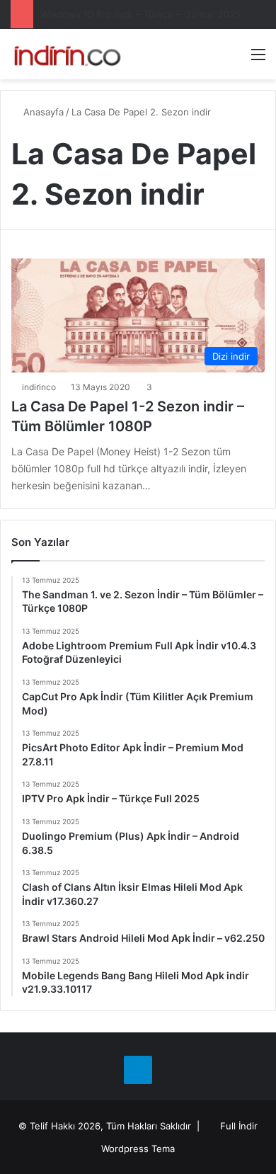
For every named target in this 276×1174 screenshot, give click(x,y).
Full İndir (239, 1126)
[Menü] (258, 59)
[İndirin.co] (67, 54)
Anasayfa (42, 112)
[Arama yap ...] (233, 59)
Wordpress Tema (138, 1148)
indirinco (39, 387)
